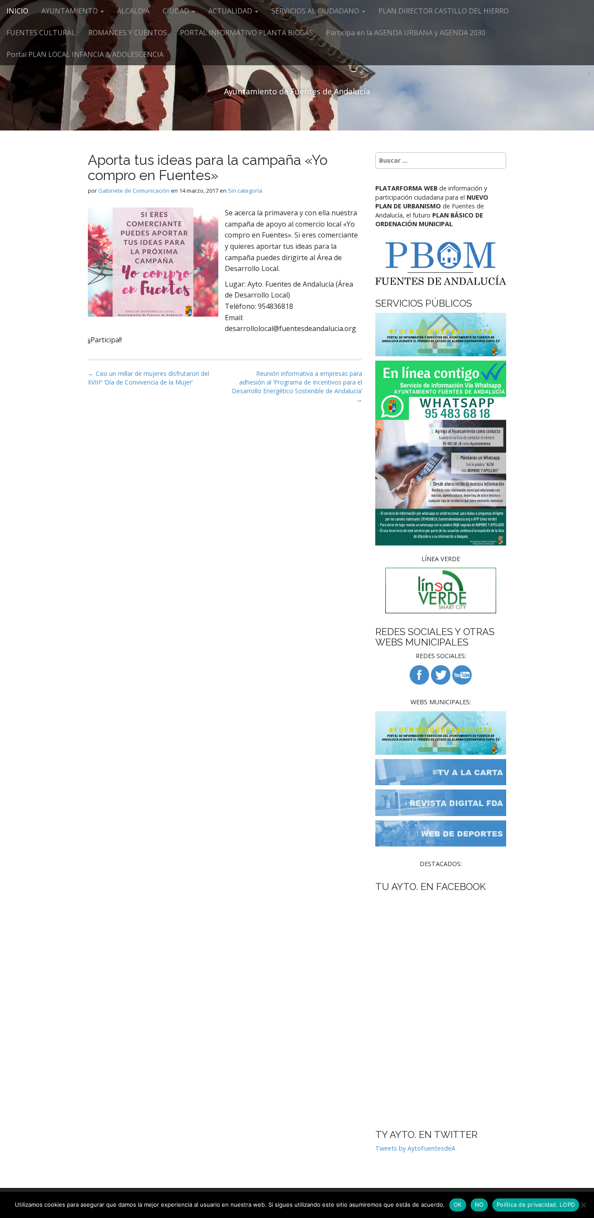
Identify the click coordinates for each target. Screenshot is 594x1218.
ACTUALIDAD (231, 11)
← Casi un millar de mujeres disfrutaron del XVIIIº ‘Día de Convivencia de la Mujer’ (148, 377)
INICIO (17, 11)
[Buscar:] (440, 160)
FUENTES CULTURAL (41, 32)
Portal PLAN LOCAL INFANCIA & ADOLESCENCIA (85, 54)
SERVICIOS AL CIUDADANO (316, 11)
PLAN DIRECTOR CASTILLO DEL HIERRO (443, 11)
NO (479, 1204)
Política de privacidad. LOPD (536, 1204)
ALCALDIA (133, 11)
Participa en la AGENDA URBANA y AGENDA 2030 (405, 32)
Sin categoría (245, 190)
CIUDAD (177, 11)
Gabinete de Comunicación (134, 190)
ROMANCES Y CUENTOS (127, 32)
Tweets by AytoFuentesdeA (415, 1148)
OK (458, 1204)
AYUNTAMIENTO (70, 11)
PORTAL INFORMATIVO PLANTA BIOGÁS (246, 32)
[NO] (583, 1205)
